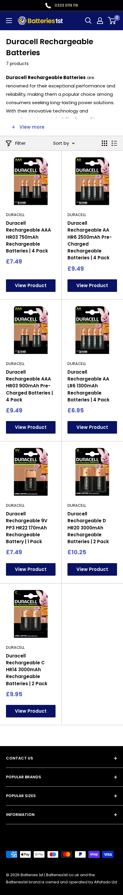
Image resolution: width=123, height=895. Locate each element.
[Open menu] (9, 20)
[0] (112, 20)
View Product (31, 285)
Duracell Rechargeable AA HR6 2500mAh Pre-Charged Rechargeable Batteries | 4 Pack (89, 240)
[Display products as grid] (104, 143)
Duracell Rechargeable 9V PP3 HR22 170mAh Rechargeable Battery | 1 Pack (26, 528)
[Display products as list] (114, 143)
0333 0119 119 (66, 5)
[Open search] (88, 20)
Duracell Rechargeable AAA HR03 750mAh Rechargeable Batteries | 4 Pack (28, 237)
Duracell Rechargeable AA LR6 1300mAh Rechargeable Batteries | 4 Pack (88, 386)
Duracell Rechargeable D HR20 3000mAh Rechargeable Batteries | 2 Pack (88, 528)
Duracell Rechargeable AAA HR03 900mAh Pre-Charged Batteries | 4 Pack (29, 386)
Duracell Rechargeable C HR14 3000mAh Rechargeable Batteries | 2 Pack (26, 670)
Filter (20, 143)
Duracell (15, 215)
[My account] (100, 20)
